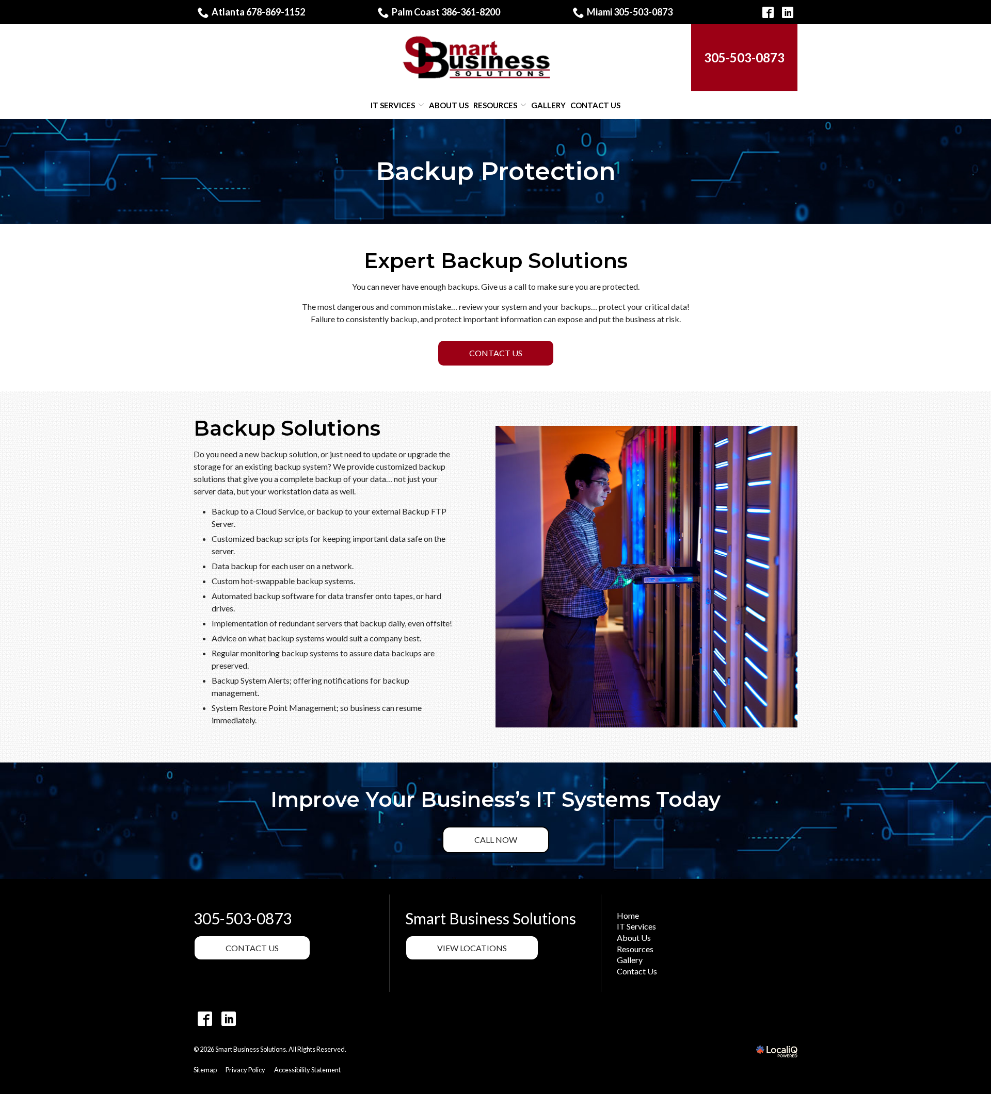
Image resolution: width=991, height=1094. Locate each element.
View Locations (472, 948)
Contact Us (595, 105)
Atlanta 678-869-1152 (258, 12)
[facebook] (205, 1018)
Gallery (548, 105)
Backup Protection (496, 171)
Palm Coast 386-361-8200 (446, 12)
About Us (449, 105)
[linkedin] (228, 1018)
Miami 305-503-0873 (630, 12)
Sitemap (205, 1070)
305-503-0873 (243, 918)
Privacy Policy (245, 1070)
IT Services (393, 105)
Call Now (495, 839)
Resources (495, 105)
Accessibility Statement (307, 1070)
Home (628, 915)
